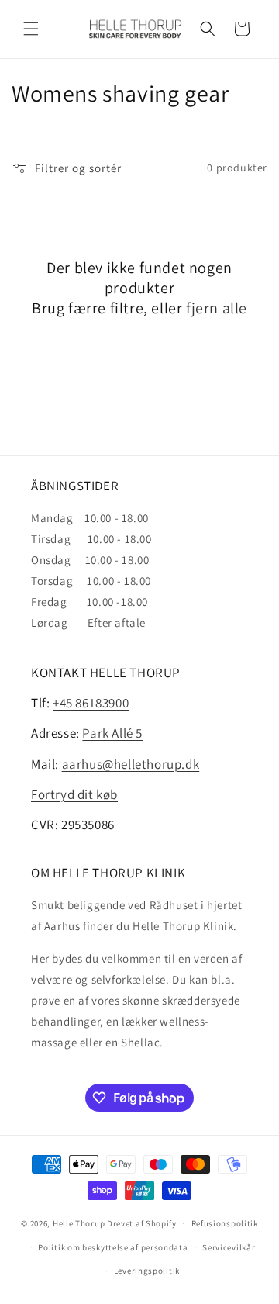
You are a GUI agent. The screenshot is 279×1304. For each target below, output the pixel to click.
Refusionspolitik (224, 1223)
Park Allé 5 (112, 733)
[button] (31, 29)
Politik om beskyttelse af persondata (113, 1247)
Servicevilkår (228, 1247)
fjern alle (216, 308)
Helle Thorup (79, 1223)
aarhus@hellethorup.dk (131, 764)
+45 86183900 (91, 702)
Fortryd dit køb (74, 794)
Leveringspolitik (147, 1270)
